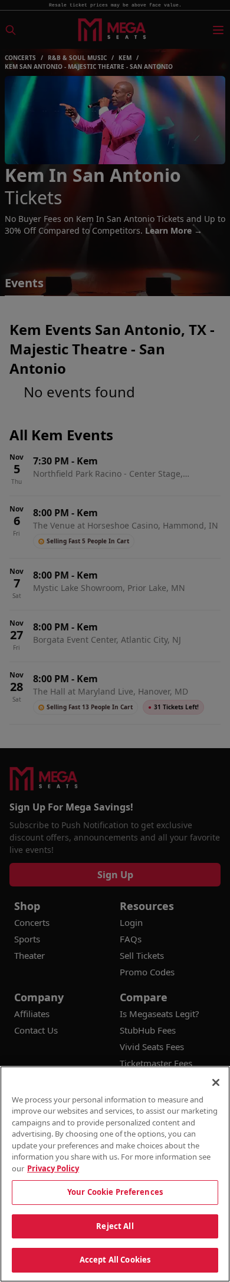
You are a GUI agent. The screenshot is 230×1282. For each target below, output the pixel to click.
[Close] (216, 1082)
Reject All (114, 1226)
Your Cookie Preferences (115, 1192)
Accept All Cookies (115, 1259)
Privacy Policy (53, 1168)
